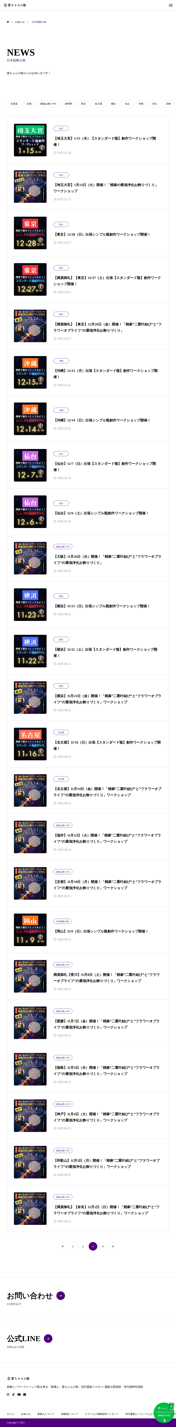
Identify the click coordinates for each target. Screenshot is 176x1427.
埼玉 (61, 128)
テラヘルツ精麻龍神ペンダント (102, 1414)
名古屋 (61, 732)
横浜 (61, 596)
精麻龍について (69, 1414)
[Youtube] (19, 1394)
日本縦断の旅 (62, 921)
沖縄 (61, 361)
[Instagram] (7, 1394)
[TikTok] (13, 1394)
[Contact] (24, 1394)
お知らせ (26, 1414)
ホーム (10, 1414)
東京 (61, 224)
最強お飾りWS (63, 546)
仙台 (61, 454)
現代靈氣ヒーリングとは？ (139, 1414)
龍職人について (45, 1414)
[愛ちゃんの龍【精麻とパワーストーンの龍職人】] (15, 5)
